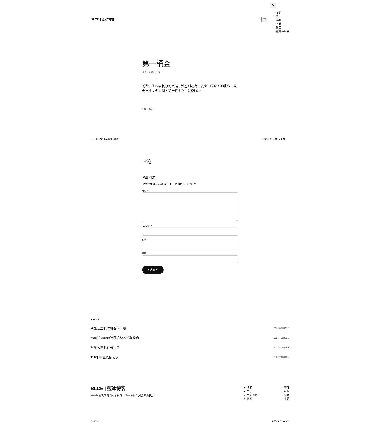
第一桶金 (148, 109)
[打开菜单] (264, 19)
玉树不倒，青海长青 (273, 139)
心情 (158, 72)
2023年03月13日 (281, 357)
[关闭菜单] (273, 5)
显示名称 (147, 226)
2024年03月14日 (281, 347)
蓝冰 (151, 72)
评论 (145, 191)
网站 (144, 253)
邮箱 (145, 239)
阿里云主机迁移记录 (105, 347)
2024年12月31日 (281, 338)
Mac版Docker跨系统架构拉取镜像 (115, 338)
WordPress (279, 421)
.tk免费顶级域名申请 (107, 139)
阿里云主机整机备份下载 (108, 328)
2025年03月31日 (281, 328)
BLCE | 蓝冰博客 (102, 19)
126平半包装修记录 (105, 357)
